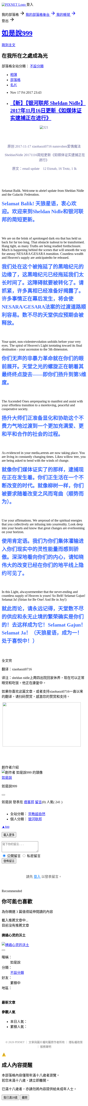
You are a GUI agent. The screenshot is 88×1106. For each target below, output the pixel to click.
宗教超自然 (36, 814)
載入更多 (9, 835)
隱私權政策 (76, 1042)
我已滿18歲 (10, 1097)
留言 (38, 802)
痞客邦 (29, 802)
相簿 (13, 75)
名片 (13, 85)
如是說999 (17, 33)
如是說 (7, 777)
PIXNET (20, 1042)
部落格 (15, 80)
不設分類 (37, 66)
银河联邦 (35, 819)
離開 (24, 1097)
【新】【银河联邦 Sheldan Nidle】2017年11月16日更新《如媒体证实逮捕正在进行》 (48, 110)
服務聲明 (45, 1046)
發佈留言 (9, 861)
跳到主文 (8, 45)
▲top (5, 826)
